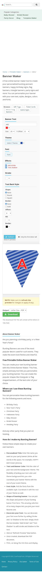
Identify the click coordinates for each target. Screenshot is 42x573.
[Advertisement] (21, 45)
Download (12, 314)
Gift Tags (17, 107)
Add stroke (11, 165)
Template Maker (30, 18)
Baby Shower (9, 15)
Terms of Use (34, 562)
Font (8, 154)
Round (9, 195)
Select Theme (12, 143)
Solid (9, 207)
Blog (18, 18)
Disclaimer (23, 562)
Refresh (11, 237)
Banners (9, 112)
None (9, 193)
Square (9, 198)
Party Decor (9, 18)
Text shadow (12, 167)
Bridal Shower (22, 15)
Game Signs (24, 110)
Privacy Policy (12, 562)
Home (4, 562)
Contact (4, 567)
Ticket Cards (31, 107)
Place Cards (10, 110)
